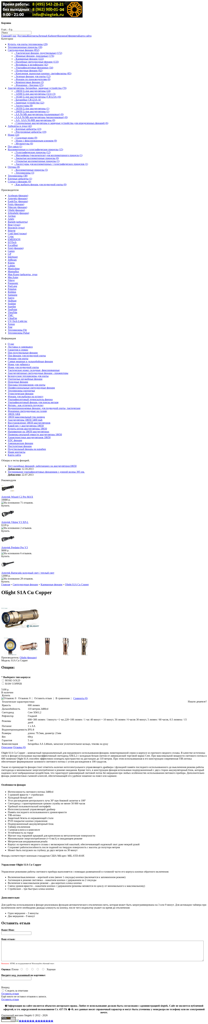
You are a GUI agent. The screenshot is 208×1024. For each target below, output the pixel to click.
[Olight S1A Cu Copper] (20, 636)
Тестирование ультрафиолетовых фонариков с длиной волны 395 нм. (46, 471)
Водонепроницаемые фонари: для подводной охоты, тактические (44, 408)
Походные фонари (18, 382)
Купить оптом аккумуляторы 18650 (27, 428)
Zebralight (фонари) (18, 213)
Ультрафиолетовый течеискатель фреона (30, 399)
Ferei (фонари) (16, 248)
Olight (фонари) (16, 210)
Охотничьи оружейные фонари (25, 379)
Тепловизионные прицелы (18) (25, 47)
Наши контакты (16, 452)
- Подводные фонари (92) (28, 70)
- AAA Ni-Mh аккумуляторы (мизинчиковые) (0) (41, 117)
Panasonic (13, 283)
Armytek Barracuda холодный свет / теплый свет (27, 572)
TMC (10, 315)
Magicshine (14, 268)
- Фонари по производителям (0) (32, 79)
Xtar (10, 327)
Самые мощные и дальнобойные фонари (30, 361)
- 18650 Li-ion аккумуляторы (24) (32, 91)
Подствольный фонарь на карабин (27, 449)
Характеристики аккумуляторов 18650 (29, 437)
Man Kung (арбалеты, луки (22, 274)
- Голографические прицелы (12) (32, 152)
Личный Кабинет (48, 35)
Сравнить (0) (80, 698)
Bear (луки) (14, 224)
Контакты (32, 35)
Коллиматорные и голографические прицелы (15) (35, 149)
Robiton (12, 292)
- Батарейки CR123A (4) (27, 99)
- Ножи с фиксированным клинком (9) (35, 140)
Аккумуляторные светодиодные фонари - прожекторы (38, 373)
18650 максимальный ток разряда (26, 417)
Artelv (11, 219)
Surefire (12, 306)
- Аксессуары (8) (23, 105)
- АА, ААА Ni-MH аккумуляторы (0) (34, 120)
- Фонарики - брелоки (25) (28, 85)
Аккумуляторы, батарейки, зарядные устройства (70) (37, 88)
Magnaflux (13, 271)
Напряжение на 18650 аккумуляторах (28, 431)
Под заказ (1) (15, 146)
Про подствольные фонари (23, 352)
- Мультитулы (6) (23, 143)
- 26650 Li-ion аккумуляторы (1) (31, 111)
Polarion (12, 289)
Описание (7, 747)
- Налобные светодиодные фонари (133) (36, 61)
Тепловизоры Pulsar (19, 332)
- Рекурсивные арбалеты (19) (30, 132)
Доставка (22, 35)
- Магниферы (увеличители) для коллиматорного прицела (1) (48, 155)
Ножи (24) (13, 134)
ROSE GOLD (12, 680)
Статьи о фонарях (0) (19, 181)
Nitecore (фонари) (17, 207)
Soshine (12, 303)
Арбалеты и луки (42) (20, 126)
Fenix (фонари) (16, 204)
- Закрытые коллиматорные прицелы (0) (36, 158)
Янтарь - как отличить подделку (26, 405)
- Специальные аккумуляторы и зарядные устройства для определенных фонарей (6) (61, 123)
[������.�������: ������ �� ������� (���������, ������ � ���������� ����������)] (34, 1021)
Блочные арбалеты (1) (20, 178)
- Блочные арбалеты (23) (27, 129)
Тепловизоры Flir (17, 330)
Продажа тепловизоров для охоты (26, 384)
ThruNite (12, 312)
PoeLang (12, 286)
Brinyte (11, 230)
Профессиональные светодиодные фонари (31, 387)
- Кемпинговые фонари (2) (29, 82)
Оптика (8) (14, 167)
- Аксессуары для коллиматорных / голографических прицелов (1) (51, 164)
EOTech (12, 242)
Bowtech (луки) (16, 227)
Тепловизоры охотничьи (21, 390)
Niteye (11, 280)
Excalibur (13, 245)
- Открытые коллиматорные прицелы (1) (36, 161)
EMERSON (14, 239)
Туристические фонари (20, 393)
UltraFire (12, 318)
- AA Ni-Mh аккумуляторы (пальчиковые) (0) (39, 114)
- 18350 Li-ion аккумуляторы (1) (31, 108)
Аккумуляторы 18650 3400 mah (25, 419)
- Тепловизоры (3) (24, 172)
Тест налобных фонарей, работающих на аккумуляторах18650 (42, 466)
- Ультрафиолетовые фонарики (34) (33, 67)
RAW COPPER (13, 683)
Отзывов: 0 (24, 698)
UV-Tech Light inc (17, 321)
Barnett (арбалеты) (18, 221)
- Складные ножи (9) (25, 137)
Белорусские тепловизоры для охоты (28, 376)
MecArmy (13, 277)
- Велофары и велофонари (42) (31, 64)
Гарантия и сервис (18, 349)
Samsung (12, 294)
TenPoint (12, 309)
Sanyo (11, 297)
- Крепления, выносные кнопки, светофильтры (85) (42, 73)
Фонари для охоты (18, 358)
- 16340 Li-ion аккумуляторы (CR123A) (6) (37, 96)
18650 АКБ (14, 414)
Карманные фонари (51, 584)
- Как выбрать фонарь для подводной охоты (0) (40, 184)
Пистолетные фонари (20, 446)
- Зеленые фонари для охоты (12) (32, 76)
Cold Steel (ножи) (17, 233)
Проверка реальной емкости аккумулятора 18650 (35, 434)
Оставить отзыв (43, 698)
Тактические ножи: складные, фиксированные (34, 370)
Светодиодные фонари (25, 584)
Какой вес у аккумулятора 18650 (26, 425)
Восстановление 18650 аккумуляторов (29, 422)
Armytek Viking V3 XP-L (14, 522)
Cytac (11, 236)
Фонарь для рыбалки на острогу (25, 396)
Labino (11, 265)
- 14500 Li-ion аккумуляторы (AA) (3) (34, 94)
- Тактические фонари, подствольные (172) (38, 53)
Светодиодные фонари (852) (23, 50)
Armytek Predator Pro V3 (14, 547)
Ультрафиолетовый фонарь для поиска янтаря (33, 402)
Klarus (11, 262)
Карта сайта (84, 35)
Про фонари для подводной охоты (27, 355)
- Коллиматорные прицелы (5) (31, 170)
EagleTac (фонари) (18, 201)
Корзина (62, 35)
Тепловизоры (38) (17, 175)
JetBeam (12, 259)
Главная (5, 35)
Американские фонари (20, 443)
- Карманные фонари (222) (29, 58)
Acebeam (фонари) (18, 195)
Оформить (72, 35)
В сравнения (63, 698)
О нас (13, 35)
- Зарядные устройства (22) (29, 102)
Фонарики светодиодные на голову (27, 411)
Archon (12, 216)
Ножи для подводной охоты (23, 367)
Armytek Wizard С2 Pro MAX (17, 496)
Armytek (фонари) (17, 198)
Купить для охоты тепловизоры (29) (28, 44)
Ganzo (11, 251)
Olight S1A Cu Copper (77, 584)
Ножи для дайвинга (19, 364)
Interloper (13, 257)
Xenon (11, 324)
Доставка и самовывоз (20, 346)
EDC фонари (15, 440)
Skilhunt (12, 300)
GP (9, 254)
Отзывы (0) (19, 747)
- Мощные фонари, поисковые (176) (34, 56)
